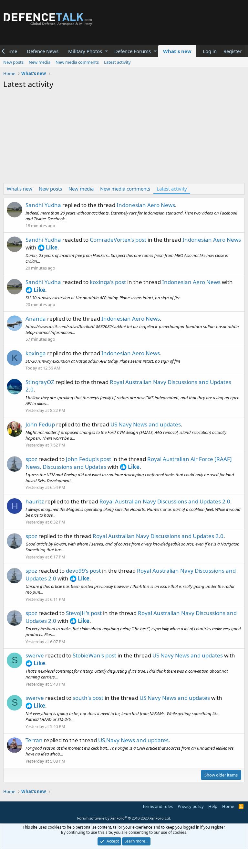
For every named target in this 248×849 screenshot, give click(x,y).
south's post (88, 697)
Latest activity (117, 62)
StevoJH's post (84, 613)
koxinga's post (108, 282)
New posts (13, 62)
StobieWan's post (94, 655)
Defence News (42, 51)
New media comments (77, 62)
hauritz (35, 501)
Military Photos (85, 51)
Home (228, 806)
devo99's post (83, 570)
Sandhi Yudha (43, 205)
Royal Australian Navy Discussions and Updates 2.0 (164, 501)
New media (39, 62)
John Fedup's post (88, 459)
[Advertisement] (124, 138)
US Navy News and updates (145, 424)
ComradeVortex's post (118, 239)
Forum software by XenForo (124, 818)
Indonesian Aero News (146, 205)
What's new (177, 51)
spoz (31, 459)
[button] (106, 51)
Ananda (36, 318)
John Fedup (40, 424)
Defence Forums (132, 51)
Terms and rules (157, 806)
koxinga (36, 353)
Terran (34, 740)
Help (212, 806)
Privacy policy (191, 806)
